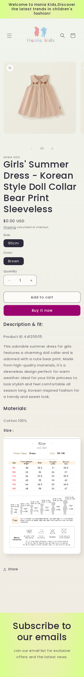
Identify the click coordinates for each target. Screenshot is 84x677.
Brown (13, 261)
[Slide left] (32, 149)
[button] (9, 36)
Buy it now (42, 310)
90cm (13, 243)
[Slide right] (52, 149)
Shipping (10, 227)
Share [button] (13, 569)
